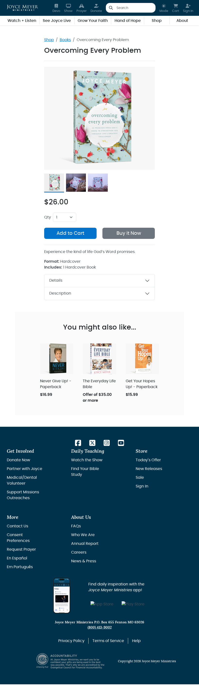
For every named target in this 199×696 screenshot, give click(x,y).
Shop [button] (157, 21)
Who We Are (83, 535)
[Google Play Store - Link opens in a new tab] (133, 604)
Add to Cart (70, 233)
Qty (47, 217)
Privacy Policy (71, 641)
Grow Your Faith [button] (93, 21)
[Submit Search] (111, 8)
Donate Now (18, 460)
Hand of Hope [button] (128, 21)
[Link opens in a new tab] (78, 443)
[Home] (22, 8)
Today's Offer (148, 460)
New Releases (149, 469)
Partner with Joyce (24, 469)
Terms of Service (108, 641)
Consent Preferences (18, 538)
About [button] (182, 21)
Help (136, 641)
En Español (17, 558)
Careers (78, 552)
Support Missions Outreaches (23, 495)
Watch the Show (86, 460)
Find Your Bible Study (85, 472)
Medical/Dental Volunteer (22, 480)
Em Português (20, 567)
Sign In (142, 486)
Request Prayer (21, 549)
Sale (140, 477)
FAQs (76, 526)
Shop (49, 40)
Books (65, 40)
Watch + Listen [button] (22, 21)
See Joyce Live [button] (57, 21)
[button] (163, 8)
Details (55, 280)
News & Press (83, 561)
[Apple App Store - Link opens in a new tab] (102, 604)
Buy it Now (128, 233)
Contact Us (17, 526)
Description (60, 293)
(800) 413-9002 (100, 627)
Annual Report (85, 544)
